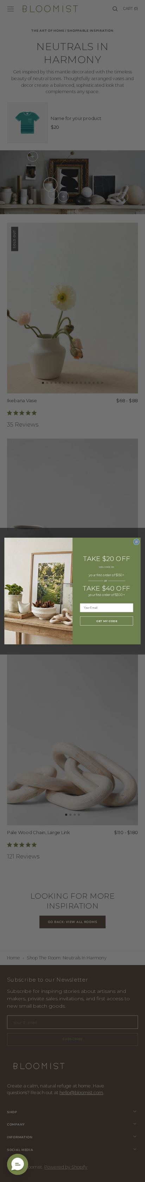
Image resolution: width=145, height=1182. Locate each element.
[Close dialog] (136, 541)
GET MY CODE (106, 621)
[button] (17, 1164)
